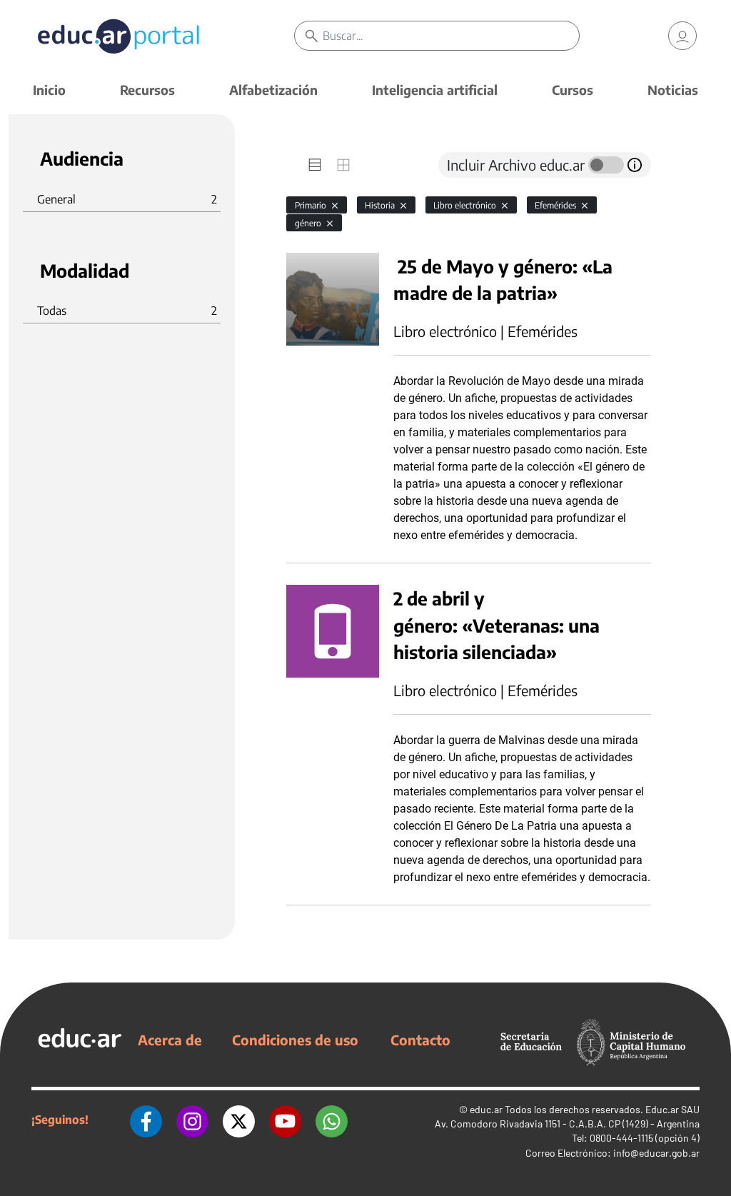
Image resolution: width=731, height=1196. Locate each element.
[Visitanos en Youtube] (285, 1119)
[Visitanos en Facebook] (146, 1119)
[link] (682, 35)
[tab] (315, 165)
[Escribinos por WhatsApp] (332, 1119)
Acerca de (170, 1039)
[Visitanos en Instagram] (192, 1119)
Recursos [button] (147, 89)
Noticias (672, 89)
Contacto (420, 1039)
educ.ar (486, 1109)
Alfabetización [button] (273, 89)
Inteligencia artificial (435, 89)
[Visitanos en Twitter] (239, 1119)
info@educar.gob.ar (656, 1153)
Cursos (572, 89)
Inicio (49, 89)
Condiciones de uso (295, 1039)
